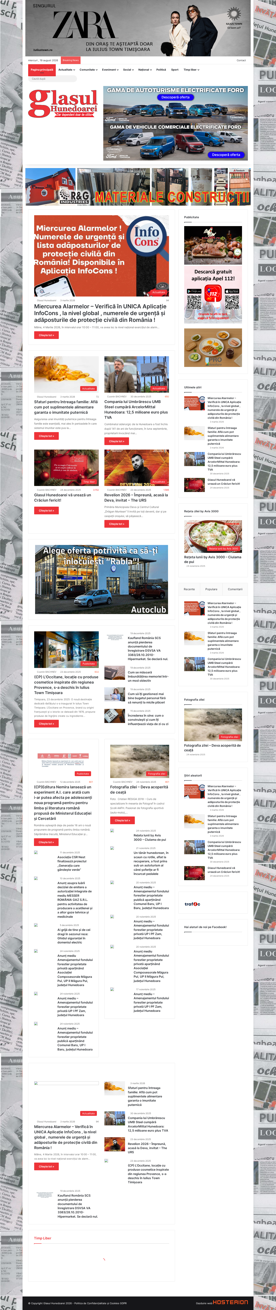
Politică (161, 69)
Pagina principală (42, 69)
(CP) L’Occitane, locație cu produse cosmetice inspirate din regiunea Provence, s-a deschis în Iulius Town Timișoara (148, 1174)
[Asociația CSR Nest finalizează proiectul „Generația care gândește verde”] (36, 852)
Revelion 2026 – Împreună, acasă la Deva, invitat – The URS (147, 1148)
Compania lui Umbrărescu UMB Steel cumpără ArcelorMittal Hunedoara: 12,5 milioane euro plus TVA (224, 461)
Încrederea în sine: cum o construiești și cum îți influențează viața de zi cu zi (148, 720)
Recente (189, 589)
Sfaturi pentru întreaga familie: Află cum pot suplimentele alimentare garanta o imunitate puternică (66, 407)
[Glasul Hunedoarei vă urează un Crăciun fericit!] (194, 485)
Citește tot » (46, 335)
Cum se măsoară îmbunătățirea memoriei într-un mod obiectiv (148, 676)
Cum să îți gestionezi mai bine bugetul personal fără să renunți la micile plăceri (147, 698)
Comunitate (87, 69)
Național (143, 69)
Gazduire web (204, 1303)
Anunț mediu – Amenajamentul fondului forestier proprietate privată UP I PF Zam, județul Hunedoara (75, 1006)
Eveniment (109, 69)
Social (127, 69)
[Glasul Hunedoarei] (63, 104)
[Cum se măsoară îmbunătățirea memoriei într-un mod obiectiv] (114, 673)
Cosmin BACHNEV (117, 396)
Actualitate (65, 69)
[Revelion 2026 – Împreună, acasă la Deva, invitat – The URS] (114, 1144)
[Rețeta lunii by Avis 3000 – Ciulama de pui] (112, 830)
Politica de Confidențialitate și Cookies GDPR (100, 1303)
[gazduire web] (230, 1303)
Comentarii (235, 589)
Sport (174, 69)
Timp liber (190, 69)
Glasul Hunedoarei (46, 300)
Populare (211, 589)
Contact (241, 60)
